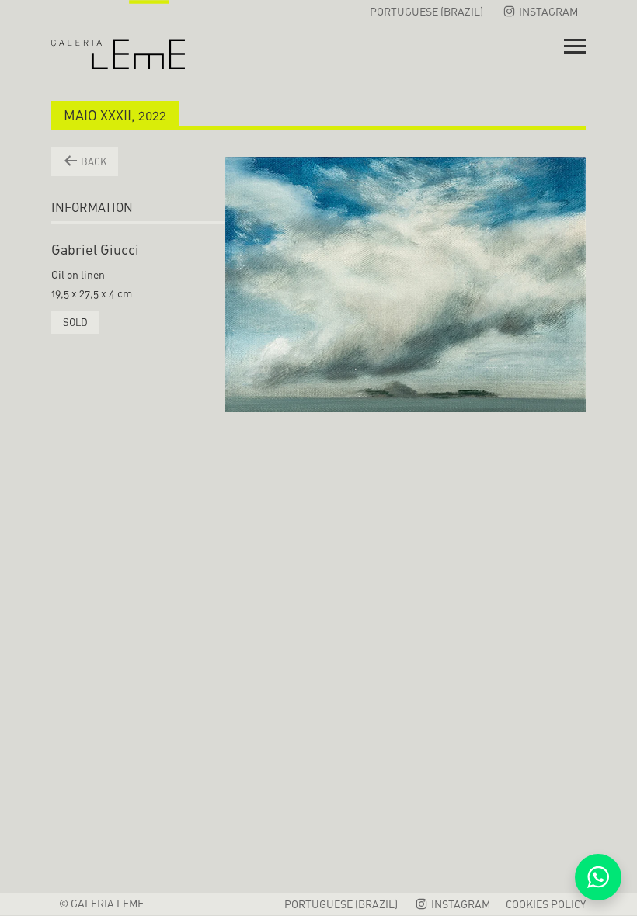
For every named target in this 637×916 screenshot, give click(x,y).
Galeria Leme (118, 35)
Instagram (547, 11)
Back (92, 161)
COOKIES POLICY (546, 904)
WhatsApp (598, 877)
